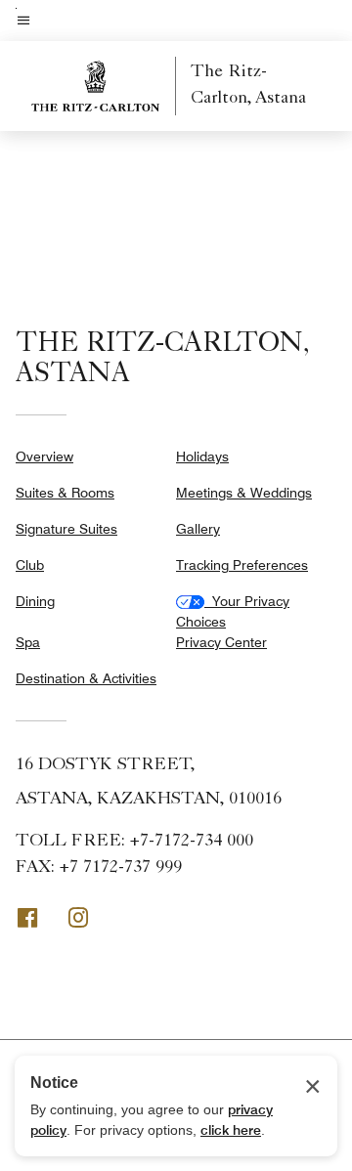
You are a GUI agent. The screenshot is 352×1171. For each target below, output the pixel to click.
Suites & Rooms (65, 492)
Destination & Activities (86, 678)
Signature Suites (66, 529)
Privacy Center (221, 642)
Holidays (202, 456)
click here (230, 1130)
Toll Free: (134, 841)
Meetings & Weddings (244, 492)
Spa (28, 642)
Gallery (198, 529)
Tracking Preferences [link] (242, 565)
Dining (35, 601)
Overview (44, 456)
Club (30, 565)
